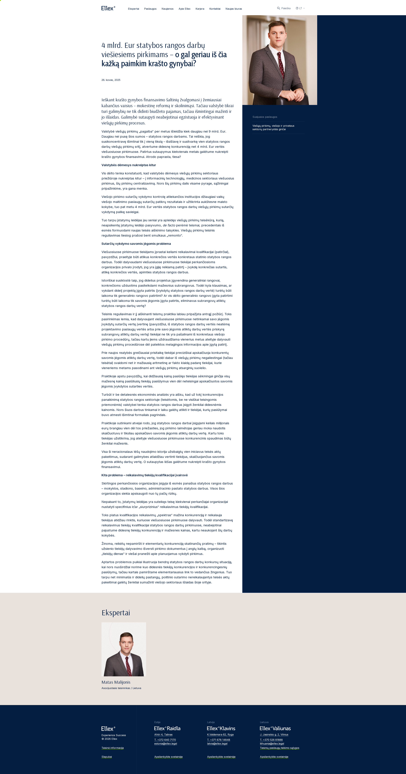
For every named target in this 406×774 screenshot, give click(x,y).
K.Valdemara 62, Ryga (220, 734)
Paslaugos (150, 8)
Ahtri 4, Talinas (163, 734)
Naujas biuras (234, 8)
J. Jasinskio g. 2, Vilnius (274, 734)
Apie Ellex (184, 8)
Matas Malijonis (116, 682)
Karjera (200, 8)
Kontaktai (214, 8)
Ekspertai (133, 8)
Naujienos (168, 8)
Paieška (286, 8)
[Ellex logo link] (108, 8)
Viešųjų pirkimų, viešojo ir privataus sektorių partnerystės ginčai (273, 127)
